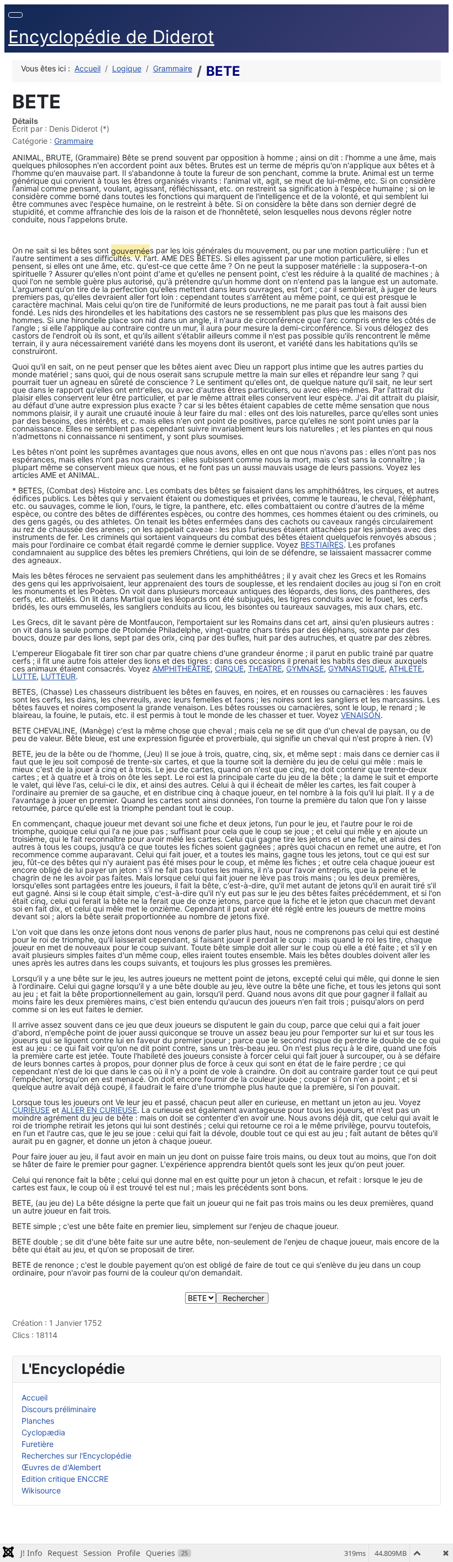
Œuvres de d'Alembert (61, 1467)
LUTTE (24, 676)
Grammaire (73, 140)
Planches (38, 1420)
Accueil (35, 1397)
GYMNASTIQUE (356, 668)
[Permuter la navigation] (15, 15)
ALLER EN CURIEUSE (99, 1110)
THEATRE (265, 668)
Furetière (38, 1444)
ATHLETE (405, 668)
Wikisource (41, 1490)
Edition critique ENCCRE (65, 1478)
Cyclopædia (43, 1432)
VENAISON (361, 715)
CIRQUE (229, 668)
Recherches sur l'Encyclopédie (76, 1455)
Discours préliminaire (59, 1409)
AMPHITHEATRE (181, 668)
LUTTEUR (58, 676)
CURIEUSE (31, 1110)
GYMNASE (305, 668)
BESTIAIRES (322, 544)
